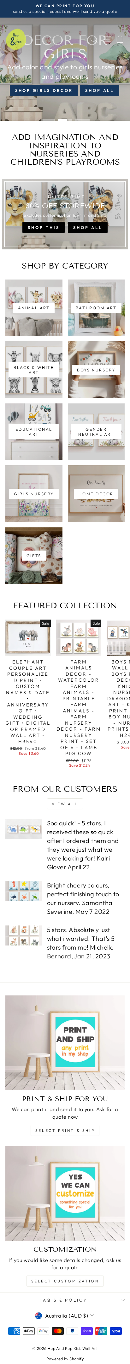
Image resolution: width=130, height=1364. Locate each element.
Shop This (43, 227)
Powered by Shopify (65, 1358)
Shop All (87, 227)
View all (65, 804)
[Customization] (65, 1193)
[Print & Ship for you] (65, 1042)
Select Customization (65, 1281)
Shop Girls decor (44, 90)
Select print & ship (65, 1130)
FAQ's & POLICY (63, 1300)
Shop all (99, 90)
